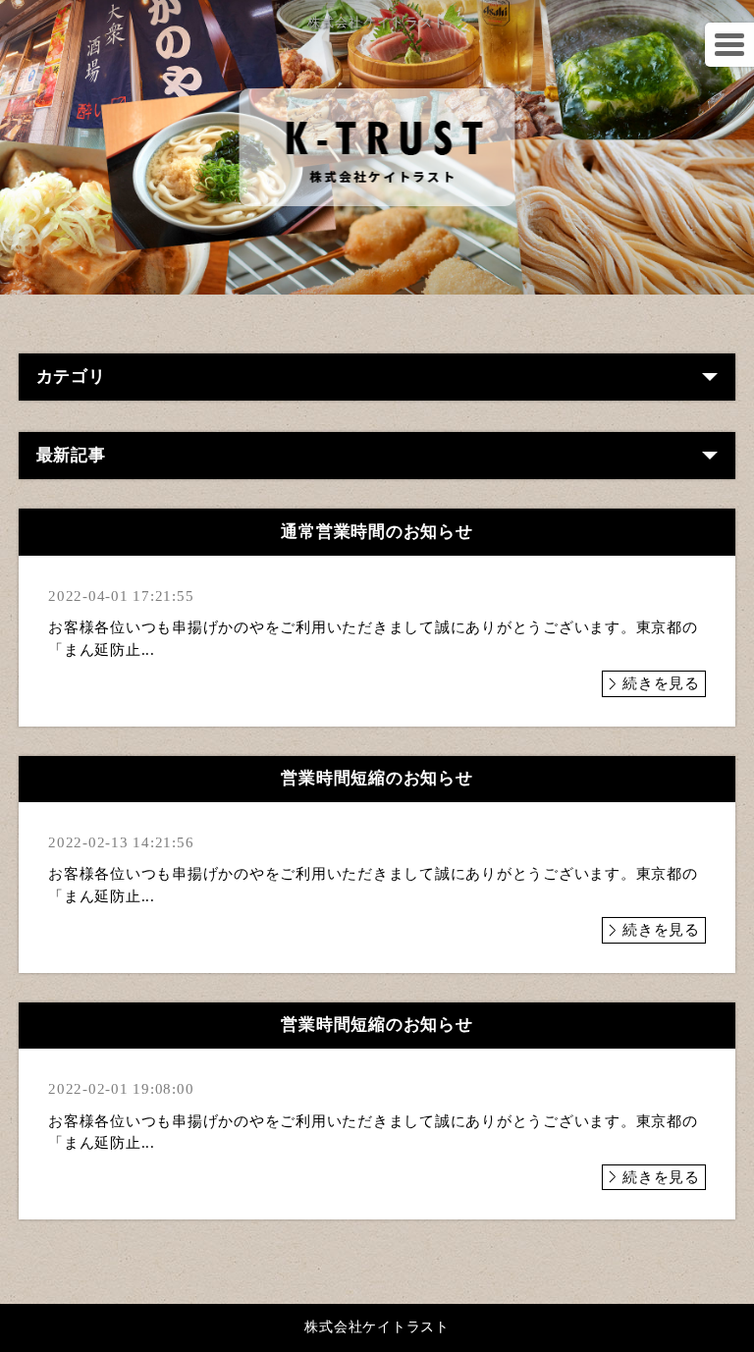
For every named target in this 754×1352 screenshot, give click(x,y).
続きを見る (661, 683)
